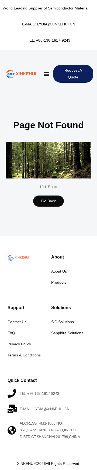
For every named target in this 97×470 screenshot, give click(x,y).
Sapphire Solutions (67, 333)
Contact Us (17, 322)
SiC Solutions (62, 322)
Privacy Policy (19, 344)
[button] (46, 73)
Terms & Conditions (24, 355)
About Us (59, 271)
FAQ (11, 333)
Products (58, 282)
